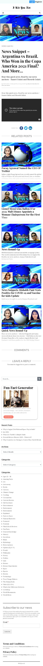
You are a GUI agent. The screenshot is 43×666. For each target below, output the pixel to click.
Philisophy (6, 553)
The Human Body (8, 582)
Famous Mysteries (9, 519)
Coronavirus (7, 497)
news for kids (31, 83)
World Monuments (9, 592)
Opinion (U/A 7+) (8, 547)
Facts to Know (8, 516)
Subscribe (7, 631)
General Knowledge (9, 532)
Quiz (4, 561)
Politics (5, 558)
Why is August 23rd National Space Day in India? (19, 429)
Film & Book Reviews (10, 526)
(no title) (6, 432)
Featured (6, 521)
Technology (7, 576)
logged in (19, 364)
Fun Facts (6, 529)
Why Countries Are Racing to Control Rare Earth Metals (22, 440)
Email (5, 622)
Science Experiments (10, 566)
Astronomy (6, 484)
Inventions (6, 537)
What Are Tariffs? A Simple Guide (14, 435)
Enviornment (7, 508)
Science (5, 563)
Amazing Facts (8, 479)
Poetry (5, 555)
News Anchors (8, 545)
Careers (5, 490)
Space (5, 569)
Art (4, 482)
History (5, 534)
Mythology (6, 542)
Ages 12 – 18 (7, 476)
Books (5, 487)
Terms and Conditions (25, 646)
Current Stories (8, 500)
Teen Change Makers (10, 579)
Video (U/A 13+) (7, 46)
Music (5, 540)
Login (32, 2)
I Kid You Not (21, 7)
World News (7, 595)
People (5, 550)
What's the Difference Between (13, 587)
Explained (6, 513)
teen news (7, 85)
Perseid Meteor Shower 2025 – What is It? (17, 437)
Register (38, 2)
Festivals (6, 524)
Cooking (6, 495)
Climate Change (8, 492)
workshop (6, 590)
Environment (7, 511)
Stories (5, 574)
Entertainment (8, 505)
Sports (5, 571)
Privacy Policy (23, 654)
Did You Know (7, 503)
